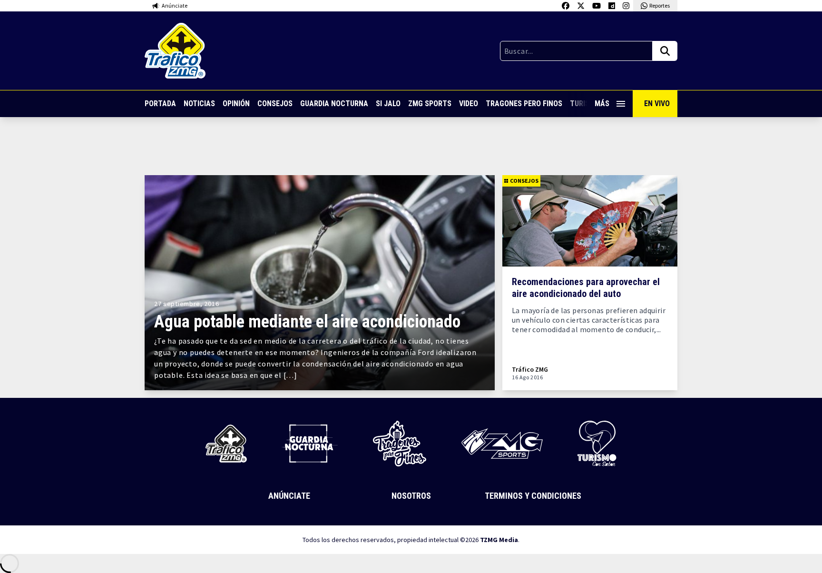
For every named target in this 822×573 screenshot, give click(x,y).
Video (468, 103)
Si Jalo (388, 103)
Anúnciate (289, 496)
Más (602, 103)
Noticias (199, 103)
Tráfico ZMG (530, 370)
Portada (160, 103)
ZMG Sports (429, 103)
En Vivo (657, 103)
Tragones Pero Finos (524, 103)
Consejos (275, 103)
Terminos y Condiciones (533, 496)
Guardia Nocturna (334, 103)
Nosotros (411, 496)
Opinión (236, 103)
